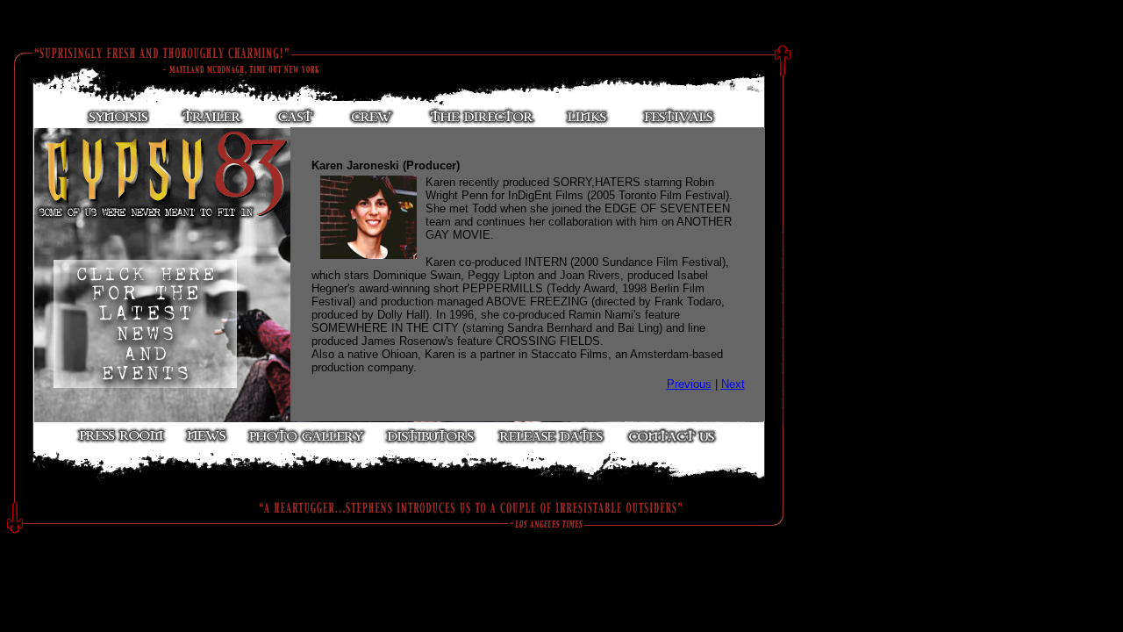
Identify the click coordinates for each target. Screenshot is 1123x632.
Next (733, 384)
